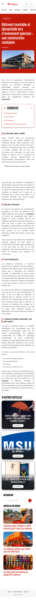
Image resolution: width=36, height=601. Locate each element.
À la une (18, 522)
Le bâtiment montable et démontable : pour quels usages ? (15, 124)
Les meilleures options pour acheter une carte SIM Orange (16, 550)
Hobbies (18, 568)
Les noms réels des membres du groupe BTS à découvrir (15, 573)
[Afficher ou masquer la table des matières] (25, 108)
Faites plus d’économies (9, 117)
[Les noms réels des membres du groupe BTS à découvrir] (18, 562)
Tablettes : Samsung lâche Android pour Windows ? (18, 450)
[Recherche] (26, 4)
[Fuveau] (12, 4)
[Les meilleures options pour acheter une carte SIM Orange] (18, 539)
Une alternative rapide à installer (11, 113)
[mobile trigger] (3, 4)
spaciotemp (6, 99)
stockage (5, 381)
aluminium (30, 214)
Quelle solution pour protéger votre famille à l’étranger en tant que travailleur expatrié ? (18, 418)
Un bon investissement (9, 120)
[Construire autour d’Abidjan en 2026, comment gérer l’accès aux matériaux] (18, 516)
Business (6, 18)
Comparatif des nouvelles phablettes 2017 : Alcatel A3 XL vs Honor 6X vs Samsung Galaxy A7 (18, 479)
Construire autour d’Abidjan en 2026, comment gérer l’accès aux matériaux (17, 527)
